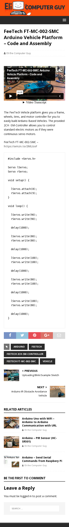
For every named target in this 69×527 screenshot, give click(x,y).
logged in (26, 496)
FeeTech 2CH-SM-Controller (25, 354)
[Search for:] (34, 508)
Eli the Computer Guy (19, 53)
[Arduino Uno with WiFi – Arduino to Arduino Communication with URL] (11, 422)
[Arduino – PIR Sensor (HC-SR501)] (11, 442)
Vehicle (47, 361)
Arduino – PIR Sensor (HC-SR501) (39, 439)
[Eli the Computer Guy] (34, 14)
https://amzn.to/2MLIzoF (20, 146)
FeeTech (37, 346)
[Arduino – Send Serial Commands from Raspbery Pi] (11, 461)
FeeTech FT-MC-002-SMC (21, 361)
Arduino (19, 346)
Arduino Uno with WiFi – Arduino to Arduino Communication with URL (39, 422)
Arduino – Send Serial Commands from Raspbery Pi (42, 459)
